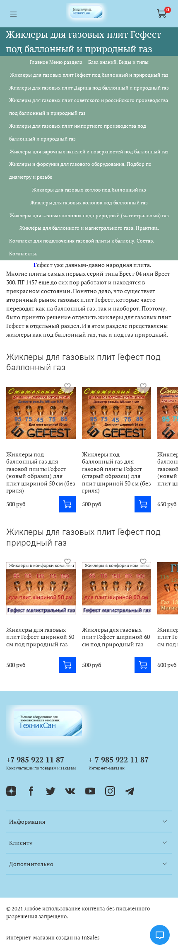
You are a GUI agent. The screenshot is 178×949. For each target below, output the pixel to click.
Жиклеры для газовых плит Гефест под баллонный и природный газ (89, 74)
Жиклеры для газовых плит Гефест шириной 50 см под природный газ (40, 636)
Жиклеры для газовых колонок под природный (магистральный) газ (89, 215)
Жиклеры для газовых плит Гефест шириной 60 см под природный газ (116, 636)
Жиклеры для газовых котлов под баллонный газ (89, 189)
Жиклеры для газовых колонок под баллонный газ (89, 202)
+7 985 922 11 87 (35, 760)
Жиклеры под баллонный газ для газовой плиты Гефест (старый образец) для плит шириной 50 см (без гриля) (116, 472)
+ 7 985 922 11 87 (119, 760)
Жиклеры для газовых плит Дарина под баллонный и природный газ (89, 87)
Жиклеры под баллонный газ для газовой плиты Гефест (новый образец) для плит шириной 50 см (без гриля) (40, 472)
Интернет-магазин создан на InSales (53, 937)
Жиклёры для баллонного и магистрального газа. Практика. (89, 227)
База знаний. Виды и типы (118, 62)
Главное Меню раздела (56, 62)
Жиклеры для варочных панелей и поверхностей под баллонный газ (89, 151)
